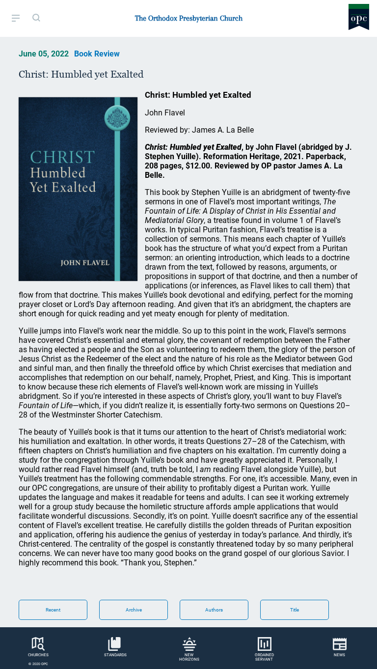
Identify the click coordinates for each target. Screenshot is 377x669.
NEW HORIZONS (189, 657)
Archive (134, 610)
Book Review (97, 53)
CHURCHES (38, 655)
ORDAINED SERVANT (264, 657)
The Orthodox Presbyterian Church (188, 18)
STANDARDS (115, 655)
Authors (214, 610)
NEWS (339, 655)
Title (294, 610)
